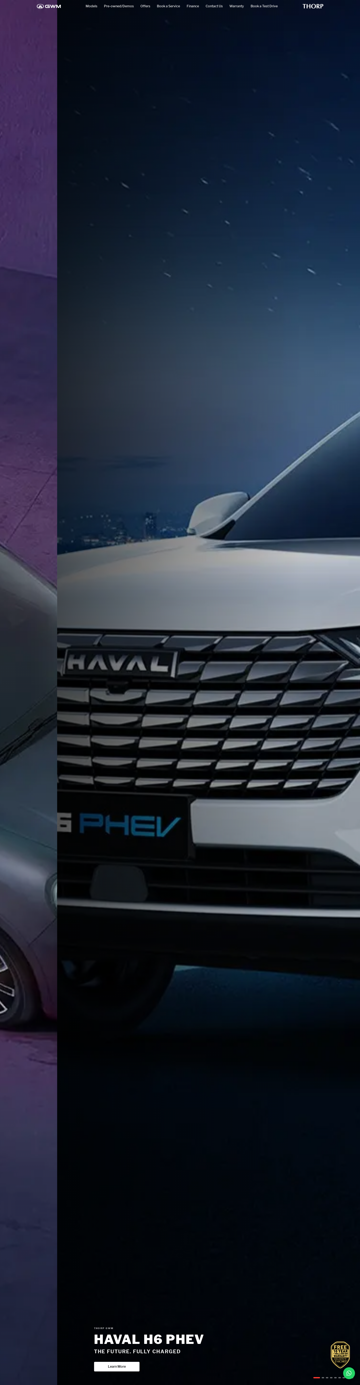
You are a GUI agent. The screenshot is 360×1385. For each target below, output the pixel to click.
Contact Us (214, 6)
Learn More (50, 1367)
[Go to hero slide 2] (319, 1377)
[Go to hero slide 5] (335, 1377)
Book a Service (168, 6)
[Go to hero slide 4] (329, 1377)
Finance (193, 6)
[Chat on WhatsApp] (349, 1373)
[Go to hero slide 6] (339, 1377)
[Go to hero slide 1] (314, 1377)
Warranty (236, 6)
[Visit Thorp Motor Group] (313, 6)
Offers (145, 6)
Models (91, 6)
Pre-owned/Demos (119, 6)
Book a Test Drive (264, 6)
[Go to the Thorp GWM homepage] (49, 6)
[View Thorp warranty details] (340, 1355)
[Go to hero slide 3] (323, 1377)
